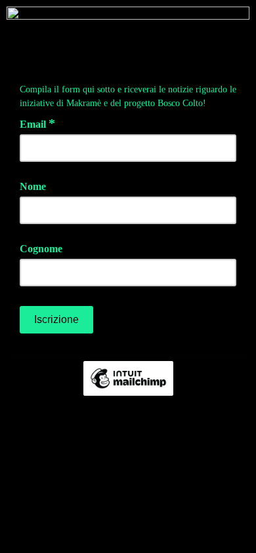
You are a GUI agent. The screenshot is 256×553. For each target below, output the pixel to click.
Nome (33, 186)
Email (37, 123)
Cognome (41, 248)
